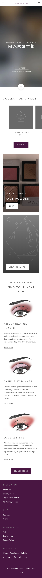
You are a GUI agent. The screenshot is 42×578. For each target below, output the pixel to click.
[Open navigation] (3, 3)
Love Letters (14, 437)
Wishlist (6, 519)
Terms (21, 572)
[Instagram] (15, 557)
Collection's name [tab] (20, 98)
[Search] (35, 3)
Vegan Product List (11, 498)
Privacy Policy (30, 568)
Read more (8, 347)
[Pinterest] (20, 557)
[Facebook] (4, 557)
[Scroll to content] (21, 87)
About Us (7, 490)
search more (21, 471)
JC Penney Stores (10, 502)
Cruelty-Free (8, 494)
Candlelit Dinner (18, 381)
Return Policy (8, 540)
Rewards (6, 515)
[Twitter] (9, 557)
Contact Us (8, 536)
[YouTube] (25, 557)
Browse (21, 145)
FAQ (4, 532)
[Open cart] (39, 3)
